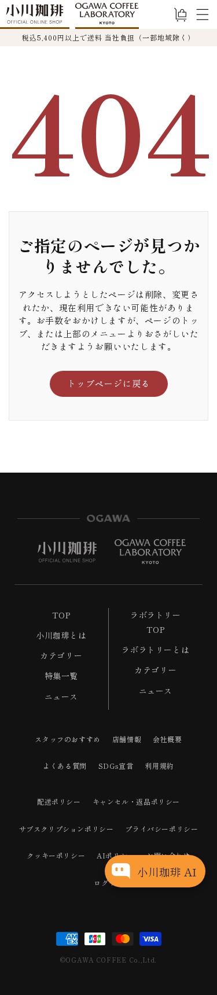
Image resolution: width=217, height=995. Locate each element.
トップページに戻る (108, 383)
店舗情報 (126, 739)
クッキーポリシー (56, 855)
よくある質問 (65, 766)
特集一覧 (61, 675)
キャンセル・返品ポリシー (136, 801)
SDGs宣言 (116, 766)
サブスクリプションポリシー (66, 829)
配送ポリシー (59, 801)
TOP (61, 615)
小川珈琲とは (61, 635)
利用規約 (159, 766)
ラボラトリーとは (155, 649)
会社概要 (167, 739)
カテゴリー (61, 655)
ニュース (61, 696)
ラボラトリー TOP (155, 622)
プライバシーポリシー (161, 829)
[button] (202, 14)
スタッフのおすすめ (67, 739)
